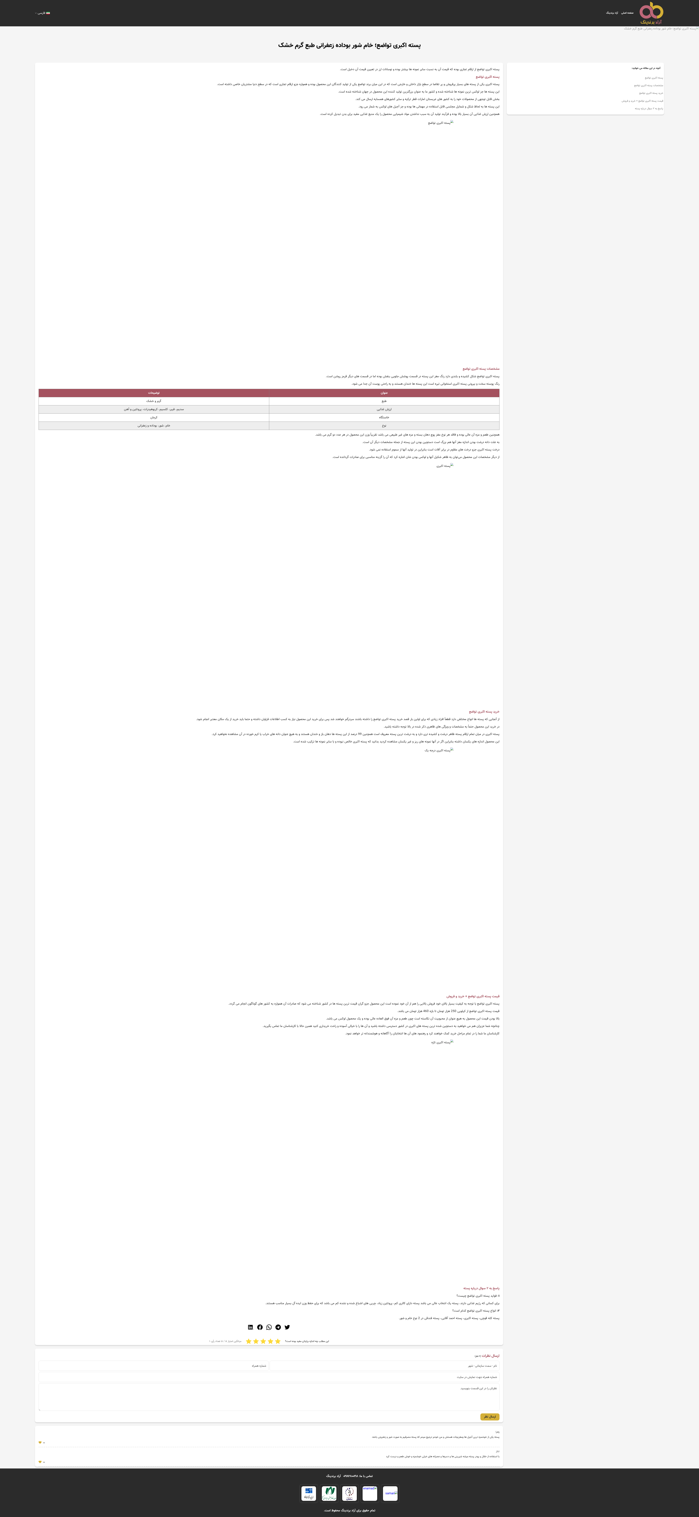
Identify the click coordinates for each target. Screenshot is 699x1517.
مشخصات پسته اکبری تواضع (648, 86)
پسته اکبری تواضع (654, 78)
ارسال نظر (490, 1416)
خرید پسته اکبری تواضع (651, 93)
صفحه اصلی (627, 13)
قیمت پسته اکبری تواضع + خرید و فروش (642, 101)
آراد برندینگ (612, 13)
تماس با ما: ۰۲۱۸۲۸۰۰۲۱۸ (358, 1476)
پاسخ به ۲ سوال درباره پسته (649, 109)
